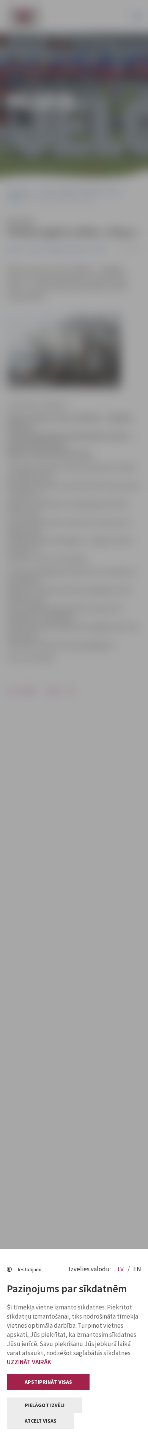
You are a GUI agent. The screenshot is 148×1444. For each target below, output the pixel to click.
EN (137, 1269)
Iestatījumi (29, 1269)
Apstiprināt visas (48, 1381)
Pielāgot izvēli (45, 1405)
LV (121, 1269)
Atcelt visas (41, 1420)
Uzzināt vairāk (29, 1362)
